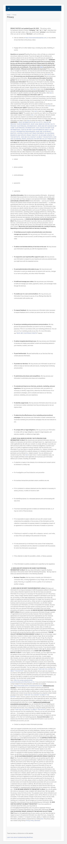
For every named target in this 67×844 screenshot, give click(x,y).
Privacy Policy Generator (33, 820)
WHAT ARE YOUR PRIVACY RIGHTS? (27, 333)
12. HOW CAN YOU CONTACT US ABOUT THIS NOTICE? (35, 137)
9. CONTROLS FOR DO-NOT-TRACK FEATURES (29, 133)
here (48, 74)
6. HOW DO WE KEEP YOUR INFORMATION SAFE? (34, 129)
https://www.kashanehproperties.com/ (36, 37)
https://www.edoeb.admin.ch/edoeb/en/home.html (28, 685)
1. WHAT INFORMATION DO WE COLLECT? (30, 122)
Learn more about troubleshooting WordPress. (20, 837)
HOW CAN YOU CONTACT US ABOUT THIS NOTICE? (30, 709)
